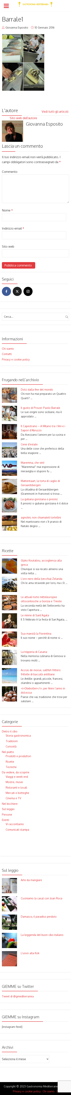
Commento (9, 172)
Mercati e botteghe (17, 792)
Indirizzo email (13, 228)
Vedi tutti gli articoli (55, 111)
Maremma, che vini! (32, 462)
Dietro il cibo (9, 731)
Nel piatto (8, 752)
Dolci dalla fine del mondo (37, 389)
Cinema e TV (13, 798)
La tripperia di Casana (34, 651)
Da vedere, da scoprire (15, 772)
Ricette (10, 761)
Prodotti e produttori (18, 756)
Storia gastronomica (18, 735)
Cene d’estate (29, 444)
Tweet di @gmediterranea (18, 996)
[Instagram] (28, 291)
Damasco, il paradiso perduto (39, 916)
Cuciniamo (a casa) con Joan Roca (41, 898)
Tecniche (11, 767)
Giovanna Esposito (16, 27)
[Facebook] (6, 291)
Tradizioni (12, 741)
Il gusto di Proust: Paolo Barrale (40, 407)
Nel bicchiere (10, 803)
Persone (7, 814)
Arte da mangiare (31, 880)
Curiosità (11, 746)
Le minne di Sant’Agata (35, 615)
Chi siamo (8, 348)
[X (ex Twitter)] (17, 291)
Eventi (5, 819)
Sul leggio (8, 809)
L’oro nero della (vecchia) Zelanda (41, 578)
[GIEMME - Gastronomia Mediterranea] (35, 3)
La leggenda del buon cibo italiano (42, 934)
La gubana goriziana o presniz (39, 499)
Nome (7, 210)
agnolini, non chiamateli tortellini (41, 517)
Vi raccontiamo (15, 824)
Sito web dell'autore (24, 118)
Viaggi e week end (17, 776)
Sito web (8, 246)
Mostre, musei (14, 782)
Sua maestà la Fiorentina (36, 633)
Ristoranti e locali (16, 787)
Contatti (7, 354)
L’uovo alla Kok (30, 953)
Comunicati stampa (17, 829)
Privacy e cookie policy (16, 359)
